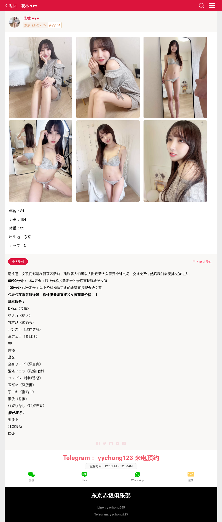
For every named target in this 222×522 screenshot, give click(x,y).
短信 (190, 480)
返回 (12, 5)
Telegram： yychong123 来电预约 (111, 457)
